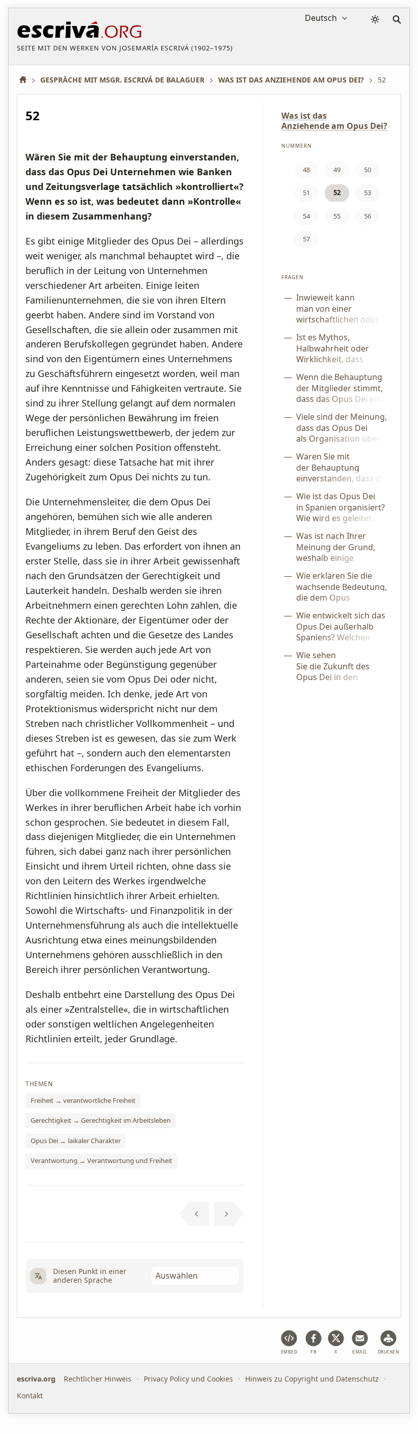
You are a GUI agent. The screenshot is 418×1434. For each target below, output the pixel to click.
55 (337, 216)
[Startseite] (26, 80)
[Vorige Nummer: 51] (194, 1214)
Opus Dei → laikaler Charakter (76, 1140)
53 (367, 192)
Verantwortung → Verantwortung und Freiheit (101, 1160)
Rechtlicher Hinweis (98, 1379)
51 (306, 192)
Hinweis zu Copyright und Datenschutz (312, 1379)
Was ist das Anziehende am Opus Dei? (334, 121)
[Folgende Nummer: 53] (229, 1214)
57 (306, 238)
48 (306, 169)
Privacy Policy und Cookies (188, 1379)
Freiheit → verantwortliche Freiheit (83, 1100)
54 (306, 216)
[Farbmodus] (375, 19)
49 (337, 169)
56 (367, 216)
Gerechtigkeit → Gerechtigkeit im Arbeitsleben (101, 1120)
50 (367, 169)
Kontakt (30, 1395)
